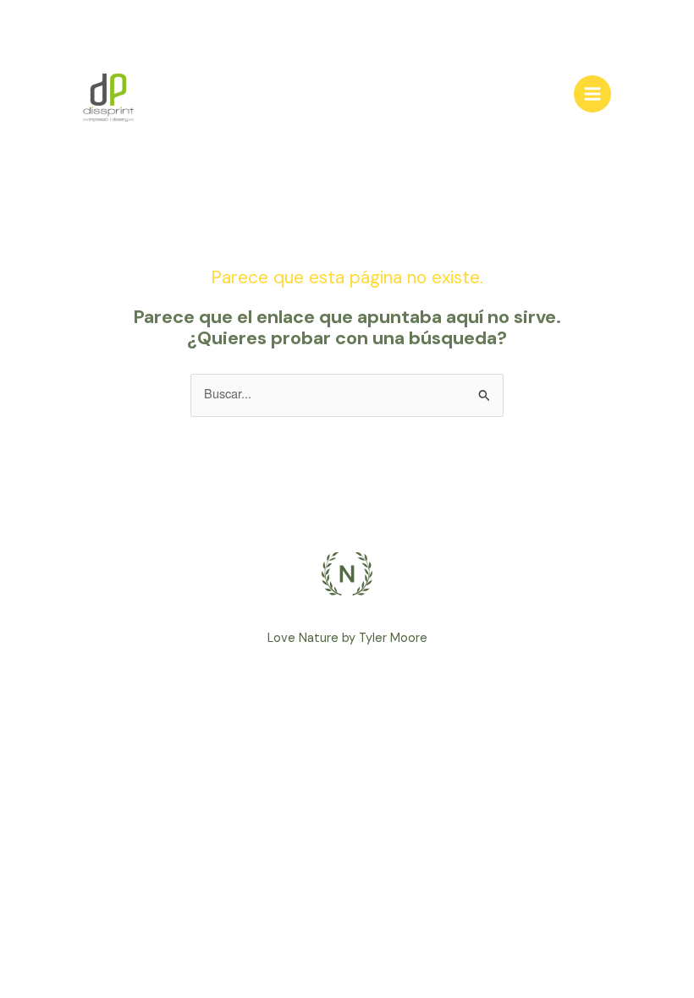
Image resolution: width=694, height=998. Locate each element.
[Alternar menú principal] (592, 93)
